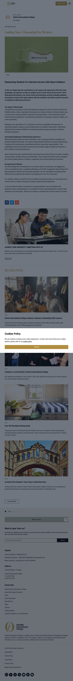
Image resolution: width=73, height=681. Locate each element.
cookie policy (27, 341)
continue (36, 347)
